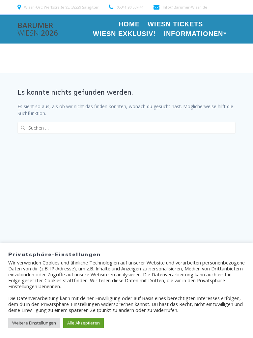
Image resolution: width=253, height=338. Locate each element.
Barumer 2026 (37, 29)
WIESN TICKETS (175, 24)
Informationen (193, 34)
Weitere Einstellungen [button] (34, 323)
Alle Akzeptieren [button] (83, 323)
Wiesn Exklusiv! (124, 34)
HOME (129, 24)
